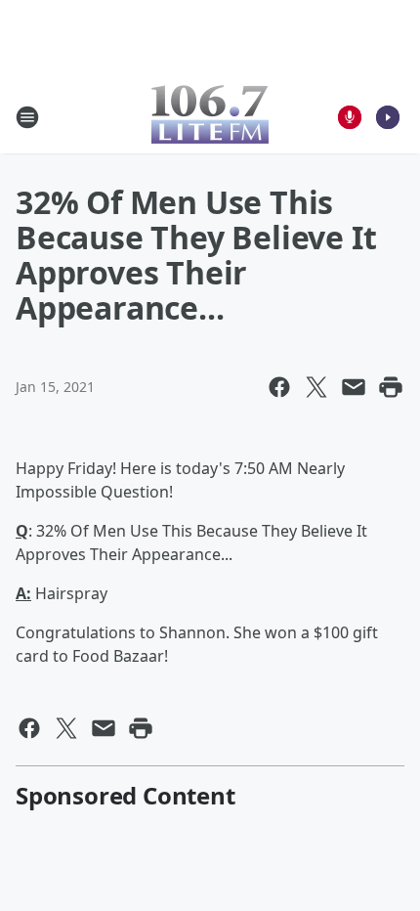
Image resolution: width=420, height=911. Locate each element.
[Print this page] (390, 387)
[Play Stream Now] (387, 117)
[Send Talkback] (349, 117)
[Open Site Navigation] (27, 117)
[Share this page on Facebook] (279, 387)
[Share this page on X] (316, 387)
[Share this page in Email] (353, 387)
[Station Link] (210, 117)
